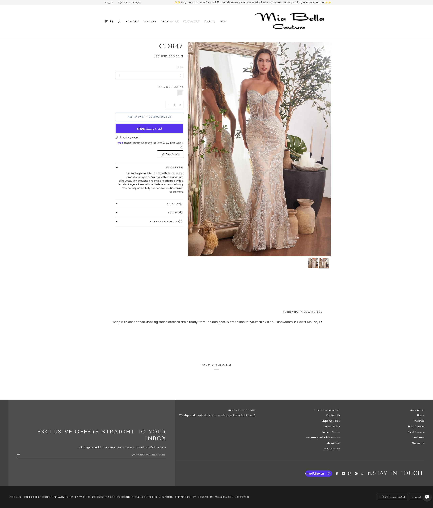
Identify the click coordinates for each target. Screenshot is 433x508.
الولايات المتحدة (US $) (130, 2)
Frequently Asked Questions (323, 437)
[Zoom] (259, 149)
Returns (173, 212)
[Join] (21, 454)
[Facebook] (369, 473)
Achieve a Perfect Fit (164, 221)
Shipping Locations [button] (241, 410)
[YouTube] (343, 473)
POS (12, 497)
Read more (176, 191)
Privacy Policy (332, 448)
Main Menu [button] (417, 410)
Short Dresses (416, 432)
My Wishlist (333, 443)
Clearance (418, 443)
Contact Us (333, 415)
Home (421, 415)
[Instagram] (349, 473)
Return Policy (332, 426)
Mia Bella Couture (227, 497)
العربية (110, 2)
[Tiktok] (362, 473)
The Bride (419, 421)
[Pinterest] (356, 473)
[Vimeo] (336, 473)
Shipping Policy (331, 421)
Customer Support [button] (327, 410)
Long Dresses (416, 426)
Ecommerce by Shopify (37, 497)
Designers (419, 437)
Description (174, 167)
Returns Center (331, 432)
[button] (210, 21)
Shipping (173, 203)
